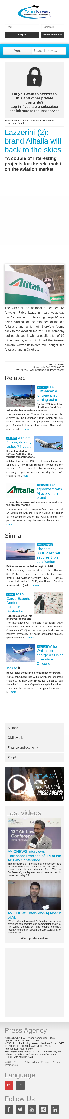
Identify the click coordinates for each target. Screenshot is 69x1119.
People (21, 123)
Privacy (56, 1062)
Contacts (45, 1062)
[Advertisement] (34, 225)
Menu (17, 50)
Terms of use (11, 1065)
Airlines (18, 120)
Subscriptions (32, 1062)
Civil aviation (32, 120)
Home (8, 120)
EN (9, 1085)
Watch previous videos (34, 938)
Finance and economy (23, 747)
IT (20, 1085)
